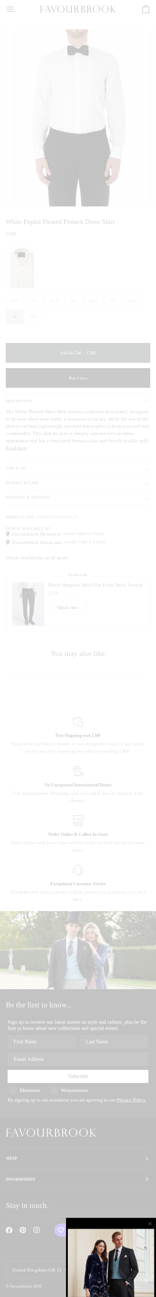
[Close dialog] (150, 1223)
